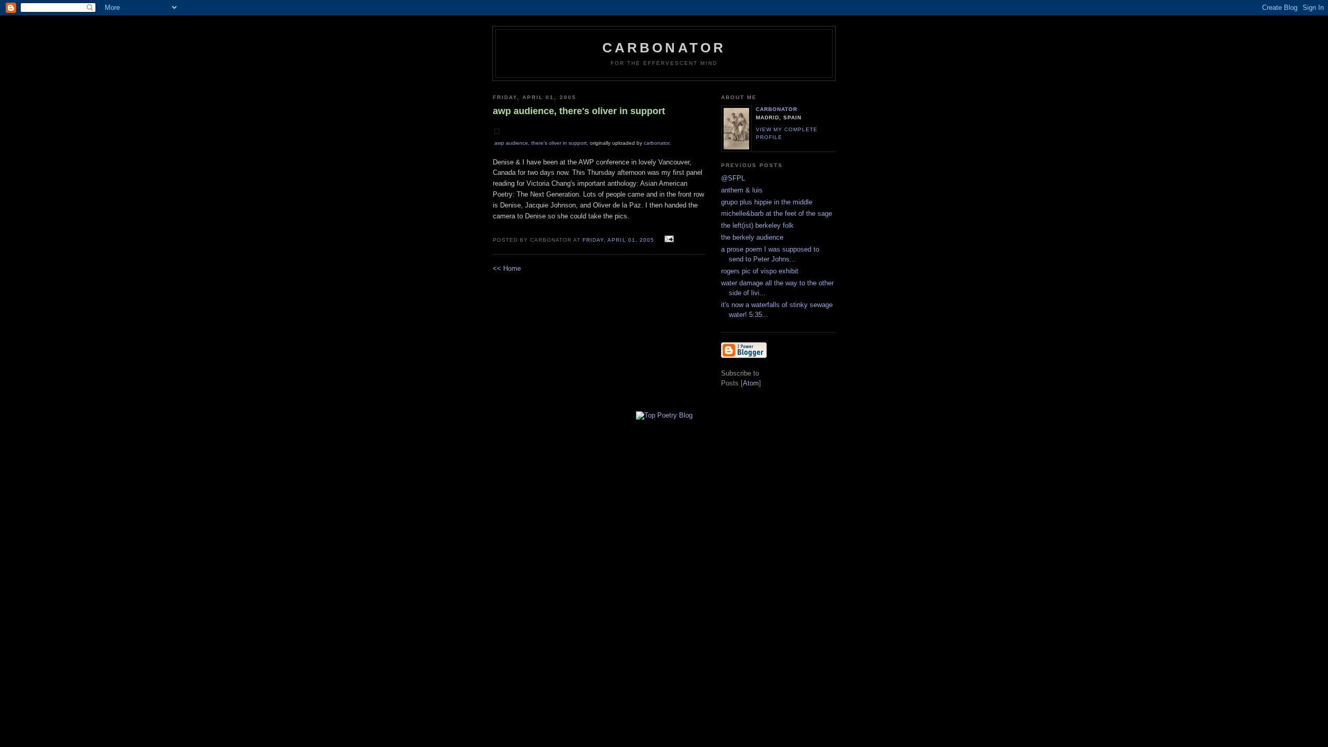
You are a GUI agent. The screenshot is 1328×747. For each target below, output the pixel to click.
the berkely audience (752, 237)
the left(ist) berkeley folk (757, 225)
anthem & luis (742, 190)
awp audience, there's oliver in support (540, 143)
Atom (751, 383)
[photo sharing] (497, 131)
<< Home (507, 268)
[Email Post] (667, 239)
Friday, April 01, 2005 (619, 240)
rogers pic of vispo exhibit (759, 271)
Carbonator (664, 48)
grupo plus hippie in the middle (766, 202)
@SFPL (733, 178)
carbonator (656, 143)
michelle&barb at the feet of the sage (776, 213)
